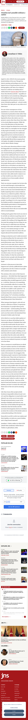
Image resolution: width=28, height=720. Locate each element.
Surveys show (15, 91)
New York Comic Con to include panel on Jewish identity (13, 608)
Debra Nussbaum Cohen (5, 574)
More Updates (5, 616)
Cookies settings (14, 707)
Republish (21, 27)
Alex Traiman (3, 642)
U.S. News (3, 454)
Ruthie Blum (3, 449)
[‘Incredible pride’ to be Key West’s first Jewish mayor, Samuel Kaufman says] (24, 468)
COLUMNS (4, 646)
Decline (14, 714)
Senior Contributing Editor (6, 446)
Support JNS (20, 1)
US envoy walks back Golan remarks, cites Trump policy (8, 579)
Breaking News (6, 587)
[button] (7, 28)
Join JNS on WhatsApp (15, 480)
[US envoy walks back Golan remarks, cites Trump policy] (24, 579)
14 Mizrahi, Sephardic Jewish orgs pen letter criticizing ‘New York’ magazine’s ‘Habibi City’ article (13, 592)
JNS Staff (3, 581)
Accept (14, 711)
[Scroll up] (23, 617)
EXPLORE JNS (5, 546)
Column (8, 10)
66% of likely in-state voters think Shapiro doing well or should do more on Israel (10, 552)
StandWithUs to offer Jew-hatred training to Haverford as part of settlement (13, 604)
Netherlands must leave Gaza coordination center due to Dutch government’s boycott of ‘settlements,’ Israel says (9, 561)
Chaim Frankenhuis (12, 653)
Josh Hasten (9, 642)
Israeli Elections (17, 4)
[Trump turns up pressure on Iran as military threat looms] (14, 631)
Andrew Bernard (4, 471)
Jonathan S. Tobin (6, 25)
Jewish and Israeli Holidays (8, 438)
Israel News (3, 576)
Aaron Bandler (4, 462)
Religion (4, 436)
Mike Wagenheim (4, 565)
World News (3, 558)
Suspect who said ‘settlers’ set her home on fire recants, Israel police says (13, 613)
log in (10, 527)
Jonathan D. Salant (5, 555)
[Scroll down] (25, 617)
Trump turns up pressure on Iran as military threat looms (13, 640)
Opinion (3, 10)
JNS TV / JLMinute (4, 638)
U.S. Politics (11, 436)
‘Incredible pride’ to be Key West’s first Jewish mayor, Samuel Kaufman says (10, 469)
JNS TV (3, 623)
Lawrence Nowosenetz (13, 663)
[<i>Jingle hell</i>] (24, 449)
